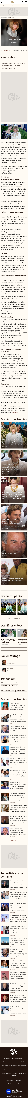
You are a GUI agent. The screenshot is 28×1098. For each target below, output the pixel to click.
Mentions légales (20, 1062)
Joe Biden (15, 412)
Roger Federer (11, 663)
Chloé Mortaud (5, 688)
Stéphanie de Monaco (14, 683)
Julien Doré (4, 683)
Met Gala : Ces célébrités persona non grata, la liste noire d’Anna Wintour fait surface (13, 442)
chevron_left (2, 51)
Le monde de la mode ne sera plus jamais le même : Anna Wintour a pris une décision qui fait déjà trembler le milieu (13, 495)
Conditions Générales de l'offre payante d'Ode (14, 1074)
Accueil (2, 17)
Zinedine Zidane (5, 685)
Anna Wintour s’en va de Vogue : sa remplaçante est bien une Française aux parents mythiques (13, 468)
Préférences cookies (14, 1084)
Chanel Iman (11, 671)
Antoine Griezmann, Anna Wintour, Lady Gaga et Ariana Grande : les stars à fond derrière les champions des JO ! (13, 522)
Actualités (16, 50)
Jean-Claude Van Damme (7, 690)
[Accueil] (12, 2)
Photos (23, 50)
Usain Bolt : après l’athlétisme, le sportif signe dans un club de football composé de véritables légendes (18, 786)
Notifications (9, 1080)
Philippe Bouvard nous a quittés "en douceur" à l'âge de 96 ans (18, 728)
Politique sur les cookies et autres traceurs (13, 1065)
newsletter (26, 2)
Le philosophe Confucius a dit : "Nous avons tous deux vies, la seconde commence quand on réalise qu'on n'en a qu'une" (18, 896)
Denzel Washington (21, 690)
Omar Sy (13, 688)
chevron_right (26, 51)
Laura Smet (15, 685)
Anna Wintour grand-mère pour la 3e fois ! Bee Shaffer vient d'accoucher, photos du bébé (8, 640)
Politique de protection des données (13, 1070)
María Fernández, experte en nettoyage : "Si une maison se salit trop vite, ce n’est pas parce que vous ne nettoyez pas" (18, 809)
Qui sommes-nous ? (7, 1062)
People (6, 17)
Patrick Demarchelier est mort (13, 553)
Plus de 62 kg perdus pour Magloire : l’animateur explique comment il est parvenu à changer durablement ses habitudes (18, 798)
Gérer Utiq (18, 1080)
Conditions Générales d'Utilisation (13, 1058)
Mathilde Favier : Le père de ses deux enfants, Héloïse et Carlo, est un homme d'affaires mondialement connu (18, 977)
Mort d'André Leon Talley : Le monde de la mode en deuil (12, 579)
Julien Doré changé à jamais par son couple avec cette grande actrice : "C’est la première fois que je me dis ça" (18, 965)
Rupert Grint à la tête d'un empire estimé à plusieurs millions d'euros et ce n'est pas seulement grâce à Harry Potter (18, 751)
